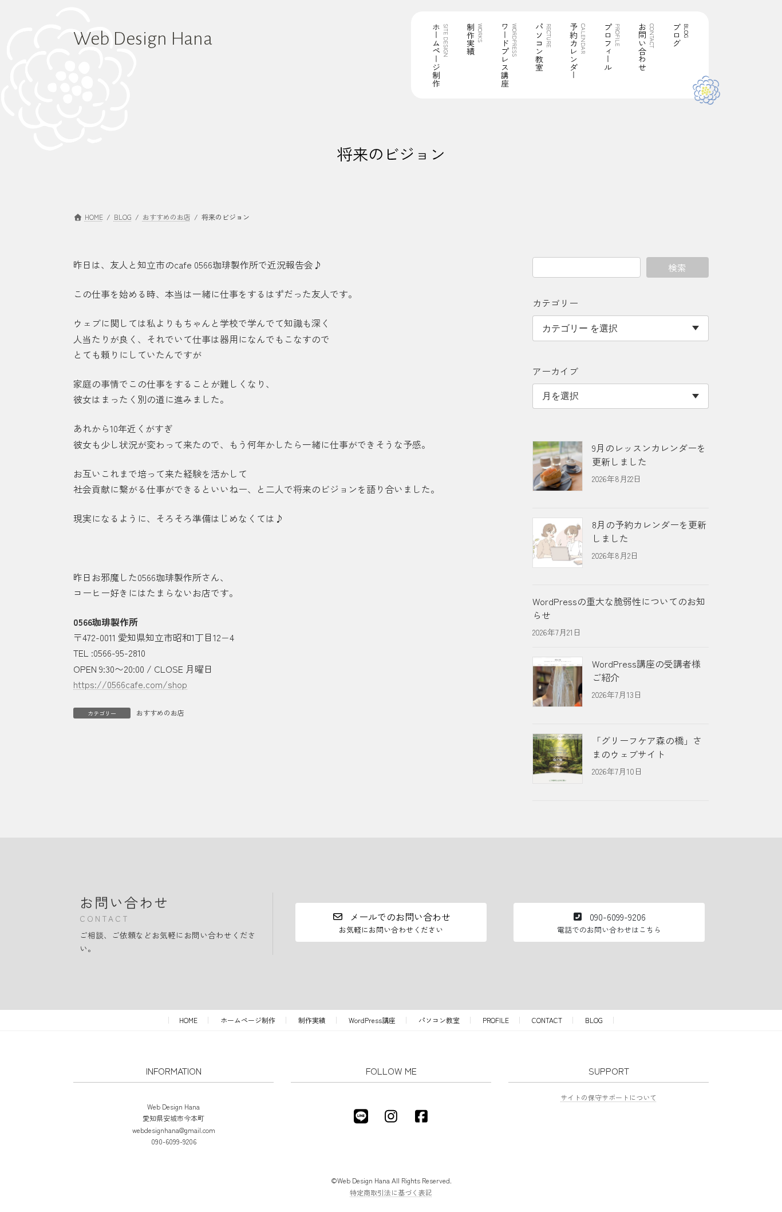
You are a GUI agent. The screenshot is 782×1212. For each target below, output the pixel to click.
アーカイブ (555, 371)
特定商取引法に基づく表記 (391, 1192)
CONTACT (547, 1020)
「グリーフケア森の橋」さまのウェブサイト (647, 747)
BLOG (594, 1020)
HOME (188, 1020)
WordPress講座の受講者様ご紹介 (646, 670)
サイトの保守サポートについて (608, 1097)
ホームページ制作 (247, 1020)
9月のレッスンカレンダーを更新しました (649, 454)
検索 (678, 267)
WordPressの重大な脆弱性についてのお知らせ (618, 608)
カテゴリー (555, 303)
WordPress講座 (372, 1020)
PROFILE (496, 1020)
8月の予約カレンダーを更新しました (649, 531)
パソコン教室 (439, 1020)
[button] (391, 922)
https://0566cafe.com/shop (130, 684)
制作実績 (312, 1020)
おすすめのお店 (160, 712)
